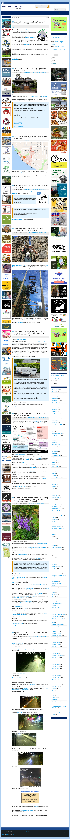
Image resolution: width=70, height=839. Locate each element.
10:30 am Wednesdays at (32, 550)
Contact (19, 13)
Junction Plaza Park (55, 506)
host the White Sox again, (18, 677)
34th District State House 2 (57, 394)
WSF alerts (44, 686)
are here (36, 806)
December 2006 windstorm (57, 433)
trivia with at (19, 597)
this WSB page (24, 807)
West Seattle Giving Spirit (57, 633)
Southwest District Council (57, 573)
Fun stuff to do (54, 468)
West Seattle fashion (56, 626)
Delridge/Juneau (23, 710)
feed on (27, 810)
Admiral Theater (55, 398)
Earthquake (54, 453)
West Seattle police (55, 662)
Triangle (53, 592)
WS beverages (54, 699)
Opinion (53, 534)
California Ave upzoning (56, 418)
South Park (54, 571)
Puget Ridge (54, 545)
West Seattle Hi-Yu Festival (57, 637)
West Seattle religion (56, 668)
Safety (53, 552)
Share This (14, 178)
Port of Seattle (54, 541)
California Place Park (56, 420)
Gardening (54, 471)
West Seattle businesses (56, 616)
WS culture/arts (55, 704)
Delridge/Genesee (15, 710)
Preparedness (54, 543)
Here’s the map (34, 319)
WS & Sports (54, 697)
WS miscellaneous (40, 503)
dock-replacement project (23, 38)
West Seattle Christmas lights (57, 618)
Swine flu (53, 585)
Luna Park (54, 517)
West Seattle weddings (56, 686)
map (23, 172)
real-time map (32, 684)
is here (29, 43)
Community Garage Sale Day (57, 424)
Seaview (53, 557)
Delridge (53, 438)
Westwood (54, 688)
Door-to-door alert (55, 449)
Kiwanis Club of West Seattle (57, 513)
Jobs (29, 13)
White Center (54, 693)
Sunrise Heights (55, 581)
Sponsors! (46, 13)
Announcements (55, 407)
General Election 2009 (56, 480)
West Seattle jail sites (56, 644)
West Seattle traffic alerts (42, 636)
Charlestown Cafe (55, 422)
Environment (54, 457)
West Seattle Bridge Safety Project (58, 614)
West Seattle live (55, 649)
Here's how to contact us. (30, 831)
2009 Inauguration (55, 389)
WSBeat (53, 714)
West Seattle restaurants (56, 671)
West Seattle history (33, 72)
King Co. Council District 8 (57, 508)
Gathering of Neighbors (56, 477)
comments (8, 834)
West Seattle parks (55, 657)
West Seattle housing (56, 642)
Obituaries (41, 13)
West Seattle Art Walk (33, 417)
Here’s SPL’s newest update (17, 219)
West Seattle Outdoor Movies (57, 655)
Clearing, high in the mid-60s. (17, 643)
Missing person (55, 519)
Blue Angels (54, 416)
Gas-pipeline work (21, 673)
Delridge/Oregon (37, 710)
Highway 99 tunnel (55, 497)
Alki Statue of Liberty (56, 405)
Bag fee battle (54, 411)
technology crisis (26, 191)
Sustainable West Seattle (56, 583)
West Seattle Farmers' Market (57, 624)
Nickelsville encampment (57, 526)
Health (53, 488)
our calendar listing (20, 573)
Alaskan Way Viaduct (56, 400)
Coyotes (53, 429)
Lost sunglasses (54, 382)
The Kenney (54, 587)
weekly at (25, 610)
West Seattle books (55, 612)
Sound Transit (54, 568)
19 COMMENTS (25, 337)
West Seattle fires (55, 631)
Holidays (53, 499)
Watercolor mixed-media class (25, 584)
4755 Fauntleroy (55, 396)
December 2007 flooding (56, 435)
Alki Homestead (55, 402)
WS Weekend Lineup (56, 712)
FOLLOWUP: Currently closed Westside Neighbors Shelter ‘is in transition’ (59, 38)
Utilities (37, 140)
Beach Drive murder (56, 413)
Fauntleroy (54, 462)
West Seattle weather (56, 684)
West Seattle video (55, 682)
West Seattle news (42, 72)
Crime (31, 337)
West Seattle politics (56, 664)
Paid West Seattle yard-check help (57, 375)
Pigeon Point (54, 538)
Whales (53, 690)
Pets (52, 536)
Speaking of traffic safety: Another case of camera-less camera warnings (59, 43)
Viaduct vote (54, 599)
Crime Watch (25, 13)
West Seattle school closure (57, 673)
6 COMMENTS (25, 189)
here (23, 462)
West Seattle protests (56, 666)
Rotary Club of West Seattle (57, 549)
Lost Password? (63, 63)
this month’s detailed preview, (20, 454)
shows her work (36, 471)
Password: (53, 60)
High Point (54, 493)
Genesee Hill (54, 482)
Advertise (7, 13)
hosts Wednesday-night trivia (38, 594)
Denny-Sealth (54, 442)
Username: (53, 57)
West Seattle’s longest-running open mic (35, 616)
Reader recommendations (57, 547)
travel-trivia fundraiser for (40, 591)
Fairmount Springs (55, 460)
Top (13, 834)
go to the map (19, 712)
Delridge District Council (56, 440)
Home (3, 13)
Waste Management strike (57, 601)
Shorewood (54, 564)
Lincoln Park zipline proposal (57, 515)
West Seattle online (55, 653)
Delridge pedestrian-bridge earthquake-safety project (26, 649)
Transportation (55, 590)
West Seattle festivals (33, 232)
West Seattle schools (56, 675)
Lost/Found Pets (34, 13)
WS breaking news (55, 701)
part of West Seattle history (33, 96)
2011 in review (54, 391)
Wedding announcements (57, 603)
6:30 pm (25, 608)
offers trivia (16, 594)
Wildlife (53, 695)
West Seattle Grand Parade (57, 635)
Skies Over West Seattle (56, 566)
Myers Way (54, 521)
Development (54, 446)
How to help (54, 502)
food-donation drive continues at (37, 547)
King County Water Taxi (56, 510)
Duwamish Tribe (55, 451)
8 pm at (29, 596)
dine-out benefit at (41, 48)
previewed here (30, 599)
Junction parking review (56, 504)
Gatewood (54, 475)
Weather (57, 13)
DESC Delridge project (56, 444)
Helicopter (54, 491)
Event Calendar (14, 13)
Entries (3, 834)
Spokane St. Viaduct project (57, 579)
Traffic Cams (51, 13)
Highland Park (54, 495)
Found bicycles (55, 464)
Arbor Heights (32, 140)
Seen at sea (54, 562)
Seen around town (55, 560)
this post (19, 322)
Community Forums (64, 13)
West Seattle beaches (56, 610)
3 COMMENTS (25, 72)
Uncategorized (54, 594)
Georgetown (54, 484)
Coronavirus (54, 427)
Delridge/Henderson (30, 710)
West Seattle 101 (55, 605)
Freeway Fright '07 (55, 466)
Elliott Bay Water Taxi (56, 455)
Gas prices (54, 473)
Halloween (54, 486)
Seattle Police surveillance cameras (58, 554)
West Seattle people (55, 660)
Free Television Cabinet (55, 378)
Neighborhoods (55, 524)
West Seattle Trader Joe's (56, 677)
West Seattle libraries (33, 189)
